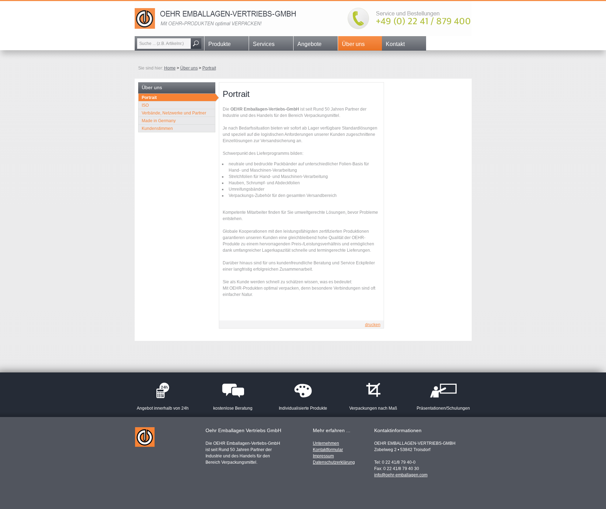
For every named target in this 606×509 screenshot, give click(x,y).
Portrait (209, 68)
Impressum (323, 456)
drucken (373, 324)
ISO (145, 105)
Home (170, 68)
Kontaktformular (328, 449)
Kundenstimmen (157, 128)
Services (264, 44)
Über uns (353, 44)
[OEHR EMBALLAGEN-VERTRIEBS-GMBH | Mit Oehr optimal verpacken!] (303, 34)
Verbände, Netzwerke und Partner (174, 113)
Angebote (309, 44)
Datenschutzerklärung (334, 462)
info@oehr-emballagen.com (400, 474)
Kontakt (395, 44)
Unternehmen (326, 443)
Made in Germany (159, 120)
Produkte (219, 44)
